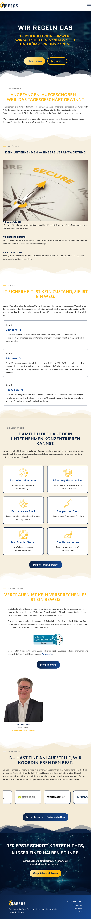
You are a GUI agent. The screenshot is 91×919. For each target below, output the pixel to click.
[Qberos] (9, 5)
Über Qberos (35, 60)
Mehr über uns (48, 664)
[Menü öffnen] (89, 5)
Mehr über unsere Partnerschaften (45, 817)
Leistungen (57, 61)
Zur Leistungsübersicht (45, 564)
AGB (80, 912)
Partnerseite (47, 654)
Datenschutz (77, 905)
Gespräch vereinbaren (45, 873)
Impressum (78, 908)
